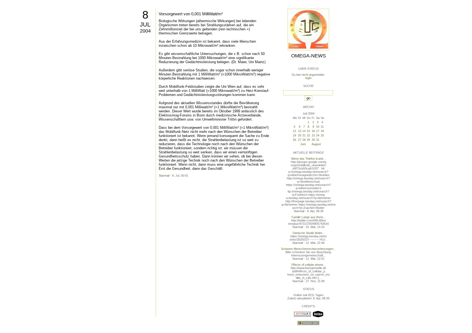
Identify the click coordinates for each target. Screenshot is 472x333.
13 (299, 131)
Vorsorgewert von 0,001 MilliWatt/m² (191, 13)
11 (322, 126)
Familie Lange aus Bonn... (308, 217)
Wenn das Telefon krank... (308, 158)
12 (294, 131)
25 (322, 135)
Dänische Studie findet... (308, 233)
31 (317, 139)
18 (322, 131)
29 (308, 139)
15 (308, 131)
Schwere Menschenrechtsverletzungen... (308, 248)
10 (317, 126)
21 (304, 135)
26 (294, 139)
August (316, 144)
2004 (145, 31)
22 (308, 135)
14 (304, 131)
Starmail (164, 175)
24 (317, 135)
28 (304, 139)
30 (313, 139)
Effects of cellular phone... (308, 264)
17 (317, 131)
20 (299, 135)
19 (294, 135)
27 (299, 139)
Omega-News (308, 56)
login (308, 78)
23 (313, 135)
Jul (145, 24)
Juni (303, 144)
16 (313, 131)
